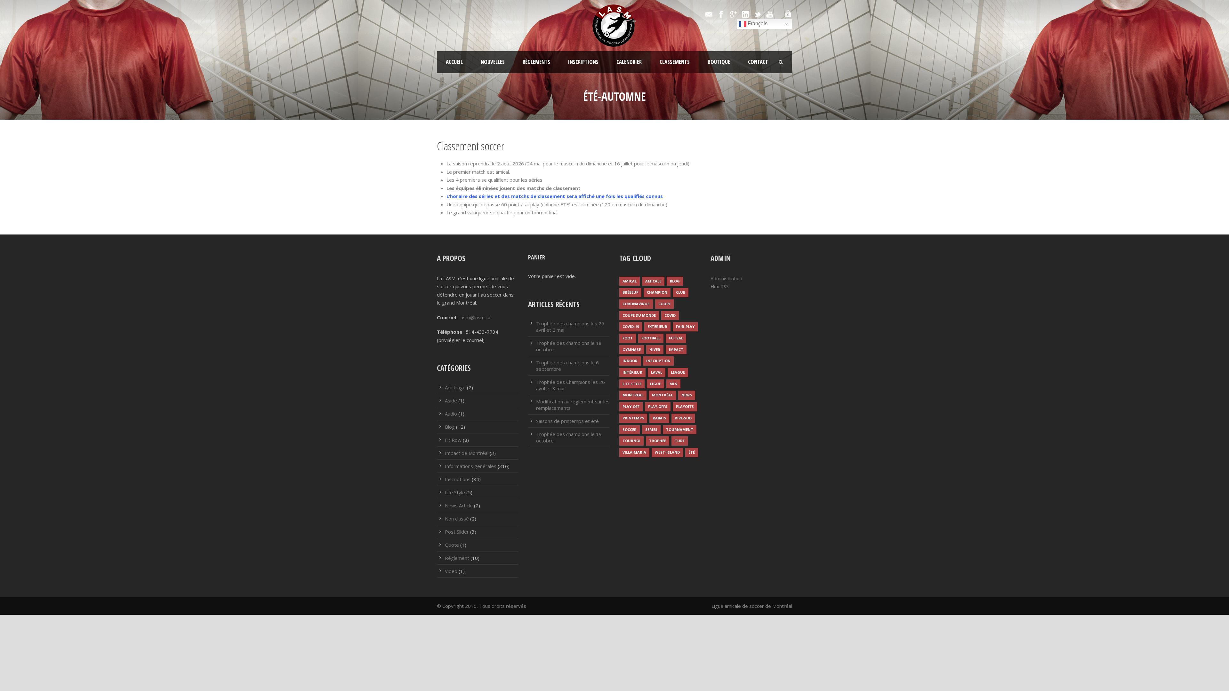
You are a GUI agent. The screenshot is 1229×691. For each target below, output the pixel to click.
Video (451, 571)
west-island (667, 452)
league (678, 372)
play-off (631, 406)
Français (756, 23)
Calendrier (629, 62)
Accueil (454, 62)
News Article (459, 505)
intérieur (632, 372)
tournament (679, 429)
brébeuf (630, 292)
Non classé (457, 518)
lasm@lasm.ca (475, 317)
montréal (662, 395)
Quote (452, 545)
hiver (654, 349)
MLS (673, 383)
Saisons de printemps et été (567, 421)
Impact (676, 349)
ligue (655, 383)
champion (657, 292)
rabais (659, 418)
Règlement (457, 558)
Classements (675, 62)
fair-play (685, 326)
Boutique (719, 62)
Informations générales (470, 466)
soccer (630, 429)
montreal (633, 395)
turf (680, 440)
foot (628, 338)
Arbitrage (455, 387)
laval (656, 372)
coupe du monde (639, 315)
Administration (726, 278)
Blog (450, 427)
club (680, 292)
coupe (664, 303)
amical (630, 281)
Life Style (455, 492)
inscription (658, 360)
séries (651, 429)
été (691, 452)
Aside (451, 400)
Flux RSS (720, 286)
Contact (758, 62)
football (650, 338)
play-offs (657, 406)
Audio (451, 413)
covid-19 (631, 326)
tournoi (631, 440)
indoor (630, 360)
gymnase (632, 349)
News (686, 395)
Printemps (633, 418)
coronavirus (636, 303)
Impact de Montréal (466, 453)
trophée (657, 440)
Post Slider (457, 531)
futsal (676, 338)
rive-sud (683, 418)
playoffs (685, 406)
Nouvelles (493, 62)
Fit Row (453, 440)
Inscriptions (583, 62)
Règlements (536, 62)
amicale (653, 281)
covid (670, 315)
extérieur (657, 326)
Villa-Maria (634, 452)
